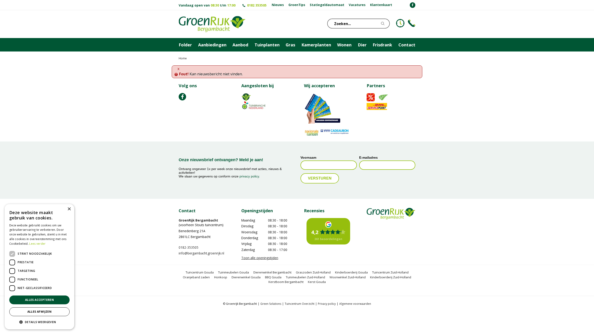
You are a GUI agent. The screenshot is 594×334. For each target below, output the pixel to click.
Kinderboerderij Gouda (351, 272)
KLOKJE (400, 23)
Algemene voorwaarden (355, 304)
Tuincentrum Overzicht (299, 304)
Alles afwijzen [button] (39, 312)
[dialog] (39, 266)
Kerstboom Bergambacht (285, 282)
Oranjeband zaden (196, 277)
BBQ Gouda (273, 277)
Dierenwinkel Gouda (246, 277)
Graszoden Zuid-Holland (313, 272)
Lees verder (37, 244)
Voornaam (308, 157)
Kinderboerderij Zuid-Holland (390, 277)
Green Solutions (270, 304)
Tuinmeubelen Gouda (233, 272)
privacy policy (249, 176)
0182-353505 (188, 247)
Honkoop (220, 277)
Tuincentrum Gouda (200, 272)
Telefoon (411, 23)
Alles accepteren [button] (39, 300)
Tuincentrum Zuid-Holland (390, 272)
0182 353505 (257, 5)
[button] (39, 322)
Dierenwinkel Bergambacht (272, 272)
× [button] (69, 209)
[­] (412, 5)
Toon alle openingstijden (259, 258)
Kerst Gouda (317, 282)
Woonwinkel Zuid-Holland (347, 277)
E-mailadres (368, 157)
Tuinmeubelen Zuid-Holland (305, 277)
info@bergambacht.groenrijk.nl (201, 253)
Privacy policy (327, 304)
